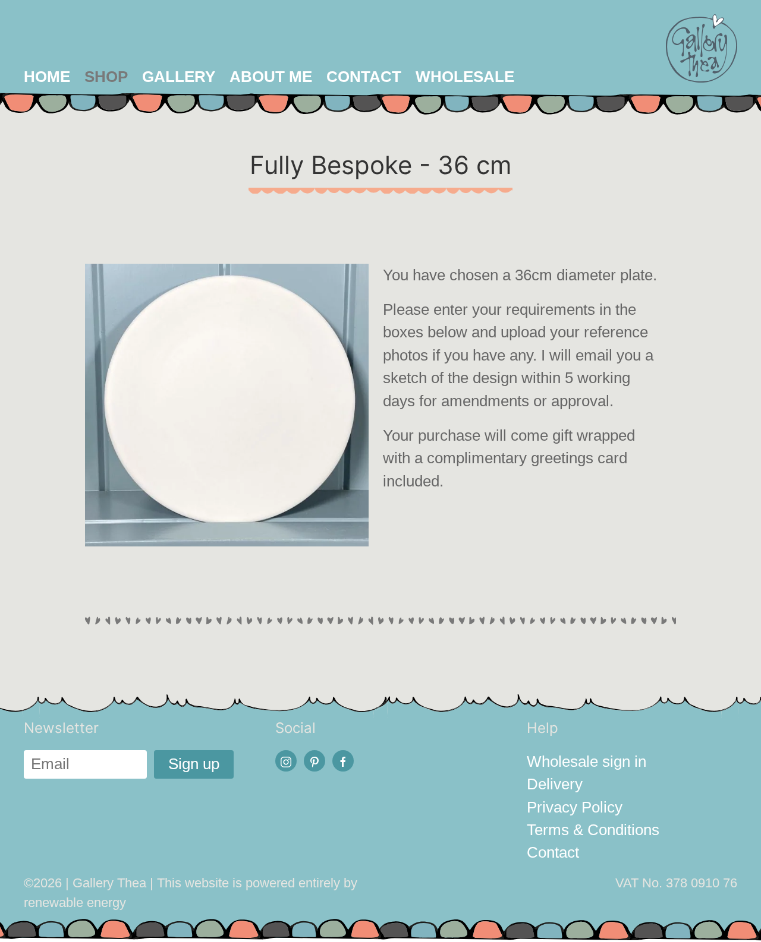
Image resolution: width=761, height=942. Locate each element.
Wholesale (465, 76)
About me (270, 76)
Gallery (178, 76)
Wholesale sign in (586, 761)
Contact (363, 76)
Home (47, 76)
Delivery (555, 784)
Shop (106, 76)
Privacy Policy (574, 807)
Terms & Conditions (593, 829)
